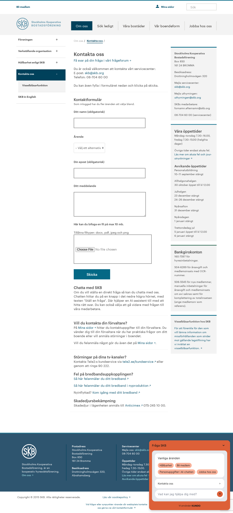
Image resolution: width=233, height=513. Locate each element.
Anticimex (132, 405)
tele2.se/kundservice (138, 361)
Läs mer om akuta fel (134, 475)
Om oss (78, 41)
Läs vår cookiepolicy (115, 497)
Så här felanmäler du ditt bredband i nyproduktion (111, 385)
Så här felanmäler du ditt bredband (100, 378)
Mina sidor (167, 6)
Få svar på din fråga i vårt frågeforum (101, 60)
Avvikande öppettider (135, 478)
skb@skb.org (94, 72)
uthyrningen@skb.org (187, 97)
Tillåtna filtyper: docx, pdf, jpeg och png (101, 228)
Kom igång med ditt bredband (114, 392)
